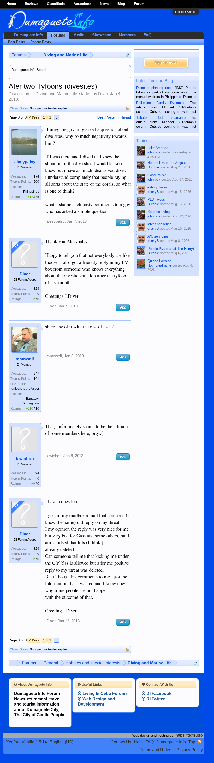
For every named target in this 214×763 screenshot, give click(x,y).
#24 (123, 457)
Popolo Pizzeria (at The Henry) (170, 249)
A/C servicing (157, 236)
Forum (139, 4)
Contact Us (121, 742)
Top (191, 742)
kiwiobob (25, 459)
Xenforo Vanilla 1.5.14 (26, 742)
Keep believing (158, 212)
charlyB (153, 192)
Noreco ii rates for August (166, 163)
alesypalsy (24, 161)
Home (11, 4)
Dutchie (153, 167)
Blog (121, 4)
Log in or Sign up (185, 11)
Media (78, 35)
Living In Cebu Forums (104, 693)
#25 (123, 622)
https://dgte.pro (189, 735)
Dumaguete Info (28, 35)
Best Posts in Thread (114, 117)
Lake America (157, 148)
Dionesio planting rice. (154, 88)
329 (36, 289)
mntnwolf (25, 359)
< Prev (34, 117)
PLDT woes (156, 200)
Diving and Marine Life (56, 94)
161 (36, 379)
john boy (153, 152)
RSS (199, 741)
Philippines (31, 191)
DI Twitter (155, 699)
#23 (123, 357)
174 (36, 176)
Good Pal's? (156, 175)
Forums (58, 35)
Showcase (101, 35)
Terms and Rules (155, 750)
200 (36, 182)
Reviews (31, 4)
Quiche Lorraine (159, 261)
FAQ (148, 35)
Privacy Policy (189, 750)
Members (127, 35)
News (104, 4)
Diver (103, 94)
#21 (123, 222)
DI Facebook (158, 693)
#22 (123, 307)
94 (37, 473)
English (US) (61, 742)
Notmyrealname (159, 265)
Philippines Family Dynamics (160, 103)
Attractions (82, 4)
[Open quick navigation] (127, 55)
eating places (157, 187)
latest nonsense (159, 224)
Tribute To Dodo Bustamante (161, 118)
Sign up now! (166, 63)
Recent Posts (40, 42)
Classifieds (56, 4)
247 (36, 373)
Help (138, 742)
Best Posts (16, 42)
